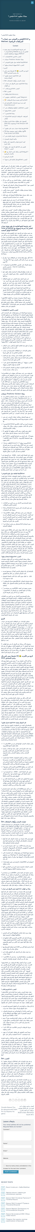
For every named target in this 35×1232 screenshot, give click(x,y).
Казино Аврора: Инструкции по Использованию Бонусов (17, 1209)
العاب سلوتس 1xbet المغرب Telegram (15, 97)
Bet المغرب (7, 91)
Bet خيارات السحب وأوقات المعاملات (14, 81)
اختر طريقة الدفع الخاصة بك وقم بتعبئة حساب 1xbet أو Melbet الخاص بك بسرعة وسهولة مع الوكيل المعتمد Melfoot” (16, 51)
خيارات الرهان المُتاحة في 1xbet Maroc (15, 136)
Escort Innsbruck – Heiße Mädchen (18, 1187)
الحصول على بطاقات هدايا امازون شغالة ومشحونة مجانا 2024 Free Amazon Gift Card (16, 123)
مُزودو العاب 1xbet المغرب (11, 88)
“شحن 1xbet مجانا (9, 113)
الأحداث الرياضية (8, 157)
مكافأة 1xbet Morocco (11, 94)
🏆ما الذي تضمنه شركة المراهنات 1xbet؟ (16, 100)
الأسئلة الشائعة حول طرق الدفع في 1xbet (16, 62)
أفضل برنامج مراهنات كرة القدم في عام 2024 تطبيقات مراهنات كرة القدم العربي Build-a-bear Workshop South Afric (26, 1110)
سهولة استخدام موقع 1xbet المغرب (14, 65)
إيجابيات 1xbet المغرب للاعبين (12, 56)
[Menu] (32, 2)
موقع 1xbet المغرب (9, 110)
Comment (6, 1129)
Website (5, 1158)
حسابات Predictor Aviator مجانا (14, 59)
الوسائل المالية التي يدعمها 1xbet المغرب (15, 159)
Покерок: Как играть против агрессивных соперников (16, 1220)
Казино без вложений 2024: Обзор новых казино (18, 1214)
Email (5, 1150)
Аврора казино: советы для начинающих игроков (16, 1193)
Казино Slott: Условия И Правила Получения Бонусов (17, 1204)
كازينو (5, 68)
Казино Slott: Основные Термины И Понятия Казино (18, 1198)
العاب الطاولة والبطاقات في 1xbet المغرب (16, 108)
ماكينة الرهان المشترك (10, 139)
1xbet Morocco (17, 14)
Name (5, 1143)
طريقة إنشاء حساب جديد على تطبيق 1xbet (16, 128)
